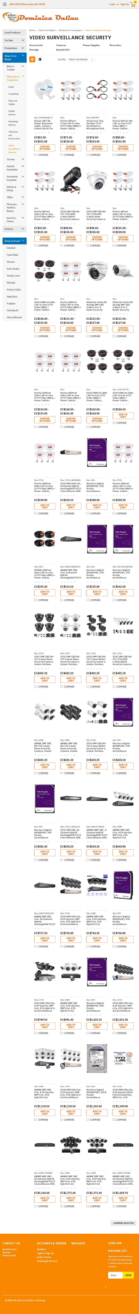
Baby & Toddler (11, 68)
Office (10, 197)
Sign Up (125, 4)
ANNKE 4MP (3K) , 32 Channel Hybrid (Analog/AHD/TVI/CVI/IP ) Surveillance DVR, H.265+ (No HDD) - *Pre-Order (123, 1180)
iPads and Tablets (12, 102)
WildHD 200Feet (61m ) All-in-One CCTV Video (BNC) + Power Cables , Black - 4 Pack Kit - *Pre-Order (44, 574)
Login (112, 4)
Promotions (11, 48)
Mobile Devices (12, 113)
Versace (11, 261)
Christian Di (12, 310)
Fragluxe (11, 303)
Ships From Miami (10, 58)
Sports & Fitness (11, 220)
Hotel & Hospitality (12, 168)
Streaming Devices (13, 123)
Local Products (13, 32)
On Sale (9, 40)
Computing (13, 94)
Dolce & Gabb (14, 289)
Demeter (11, 248)
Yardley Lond (13, 275)
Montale (11, 282)
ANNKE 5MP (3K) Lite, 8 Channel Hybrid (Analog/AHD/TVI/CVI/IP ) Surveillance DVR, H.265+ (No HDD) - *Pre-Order (70, 574)
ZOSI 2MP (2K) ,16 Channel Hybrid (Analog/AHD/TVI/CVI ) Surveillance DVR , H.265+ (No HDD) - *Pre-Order (70, 834)
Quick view (45, 90)
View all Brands (14, 317)
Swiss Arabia (13, 268)
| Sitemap (40, 1300)
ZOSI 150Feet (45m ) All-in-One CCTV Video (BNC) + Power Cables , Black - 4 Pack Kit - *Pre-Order (123, 397)
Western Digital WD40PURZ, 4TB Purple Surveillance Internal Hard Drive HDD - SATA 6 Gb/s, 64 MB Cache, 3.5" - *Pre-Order (44, 834)
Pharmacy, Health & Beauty (12, 207)
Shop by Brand (12, 241)
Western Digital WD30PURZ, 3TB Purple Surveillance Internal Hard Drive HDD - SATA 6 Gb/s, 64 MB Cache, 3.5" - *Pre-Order (123, 747)
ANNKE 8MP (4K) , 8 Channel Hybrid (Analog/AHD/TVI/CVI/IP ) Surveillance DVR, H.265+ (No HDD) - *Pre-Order (96, 834)
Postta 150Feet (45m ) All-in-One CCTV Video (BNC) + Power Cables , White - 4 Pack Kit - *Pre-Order (44, 487)
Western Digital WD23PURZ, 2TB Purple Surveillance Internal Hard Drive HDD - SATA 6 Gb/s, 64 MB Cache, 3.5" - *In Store (123, 574)
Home (32, 30)
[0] (131, 4)
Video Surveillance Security (14, 149)
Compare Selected (123, 1223)
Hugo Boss (12, 296)
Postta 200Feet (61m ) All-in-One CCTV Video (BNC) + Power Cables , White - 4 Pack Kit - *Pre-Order (123, 487)
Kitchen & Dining (11, 189)
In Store (9, 229)
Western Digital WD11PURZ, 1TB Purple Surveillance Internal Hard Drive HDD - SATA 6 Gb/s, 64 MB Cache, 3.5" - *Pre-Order (96, 487)
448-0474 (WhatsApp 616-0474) (27, 4)
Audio (11, 87)
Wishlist (41, 1249)
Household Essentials (12, 178)
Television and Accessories (14, 135)
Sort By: (62, 59)
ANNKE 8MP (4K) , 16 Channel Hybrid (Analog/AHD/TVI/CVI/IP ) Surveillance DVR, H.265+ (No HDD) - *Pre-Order (44, 1180)
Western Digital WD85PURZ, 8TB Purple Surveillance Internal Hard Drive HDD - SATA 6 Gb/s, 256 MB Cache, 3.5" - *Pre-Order (96, 1007)
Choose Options (44, 147)
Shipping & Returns (47, 1261)
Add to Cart (123, 415)
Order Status (44, 1257)
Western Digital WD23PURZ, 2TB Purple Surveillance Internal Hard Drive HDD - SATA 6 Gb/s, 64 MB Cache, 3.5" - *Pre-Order (96, 574)
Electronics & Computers (13, 78)
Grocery (11, 159)
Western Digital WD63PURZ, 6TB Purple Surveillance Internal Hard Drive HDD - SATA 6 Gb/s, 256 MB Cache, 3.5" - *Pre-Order (123, 920)
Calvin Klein (12, 254)
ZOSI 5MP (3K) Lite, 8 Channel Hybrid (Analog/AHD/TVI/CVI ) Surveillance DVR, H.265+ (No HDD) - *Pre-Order (70, 487)
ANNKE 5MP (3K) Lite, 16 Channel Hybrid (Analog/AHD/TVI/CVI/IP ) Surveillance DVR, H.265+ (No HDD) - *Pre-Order (44, 920)
